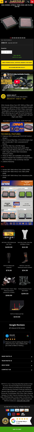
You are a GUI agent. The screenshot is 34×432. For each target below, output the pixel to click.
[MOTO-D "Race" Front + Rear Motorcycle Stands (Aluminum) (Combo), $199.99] (9, 280)
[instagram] (13, 414)
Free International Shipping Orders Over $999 (17, 62)
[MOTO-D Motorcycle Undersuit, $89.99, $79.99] (9, 257)
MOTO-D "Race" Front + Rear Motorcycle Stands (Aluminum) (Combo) (9, 290)
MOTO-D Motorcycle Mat (16, 313)
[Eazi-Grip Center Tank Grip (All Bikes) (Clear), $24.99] (25, 234)
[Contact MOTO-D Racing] (28, 1)
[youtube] (18, 414)
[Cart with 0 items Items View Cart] (32, 1)
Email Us (18, 98)
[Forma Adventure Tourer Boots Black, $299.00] (25, 280)
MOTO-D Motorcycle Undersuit (8, 266)
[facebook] (9, 414)
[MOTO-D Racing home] (17, 1)
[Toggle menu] (1, 1)
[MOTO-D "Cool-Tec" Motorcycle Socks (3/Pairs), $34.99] (25, 257)
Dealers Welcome (23, 400)
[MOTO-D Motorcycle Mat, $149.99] (17, 305)
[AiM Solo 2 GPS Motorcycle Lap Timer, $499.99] (9, 234)
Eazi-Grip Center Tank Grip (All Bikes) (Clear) (25, 243)
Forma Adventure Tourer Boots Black (25, 289)
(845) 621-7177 (11, 98)
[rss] (23, 414)
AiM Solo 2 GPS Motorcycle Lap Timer (9, 243)
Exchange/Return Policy (17, 67)
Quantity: (4, 48)
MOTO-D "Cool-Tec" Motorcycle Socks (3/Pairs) (25, 266)
